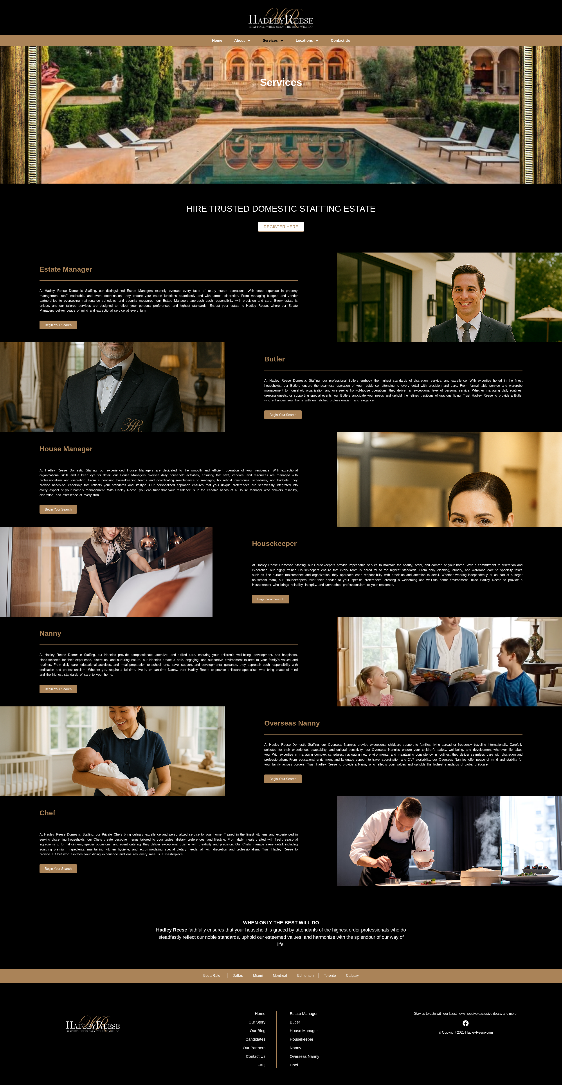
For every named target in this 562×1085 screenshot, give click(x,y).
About (239, 40)
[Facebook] (466, 1023)
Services (270, 40)
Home (217, 40)
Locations (304, 40)
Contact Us (340, 40)
